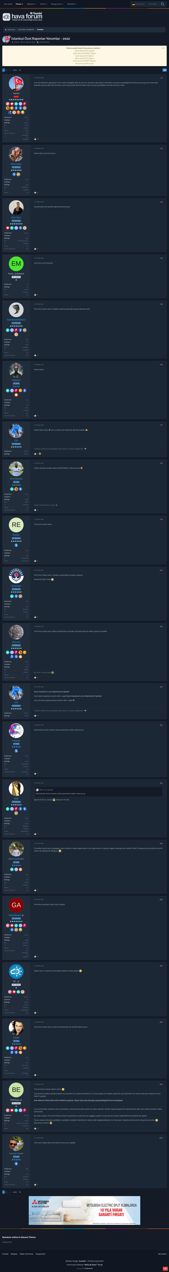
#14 (161, 783)
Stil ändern (162, 1254)
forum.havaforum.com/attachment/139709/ (84, 696)
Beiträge (7, 123)
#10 (161, 570)
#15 (161, 843)
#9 (161, 519)
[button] (138, 4)
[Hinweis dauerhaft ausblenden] (163, 48)
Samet (16, 42)
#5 (161, 304)
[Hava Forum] (84, 17)
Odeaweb (89, 1268)
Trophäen (7, 120)
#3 (161, 202)
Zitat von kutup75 (46, 790)
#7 (161, 425)
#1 (162, 78)
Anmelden (152, 4)
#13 (161, 725)
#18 (161, 1022)
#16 (161, 900)
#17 (161, 966)
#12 (161, 687)
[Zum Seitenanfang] (165, 1269)
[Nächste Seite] (20, 70)
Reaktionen (7, 117)
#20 (161, 1138)
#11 (161, 626)
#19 (161, 1084)
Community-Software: (84, 1265)
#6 (161, 365)
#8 (161, 463)
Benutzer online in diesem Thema (19, 1237)
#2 (161, 148)
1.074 (15, 70)
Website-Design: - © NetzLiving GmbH (84, 1261)
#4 (161, 258)
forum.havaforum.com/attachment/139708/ (52, 692)
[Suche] (163, 4)
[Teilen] (165, 70)
